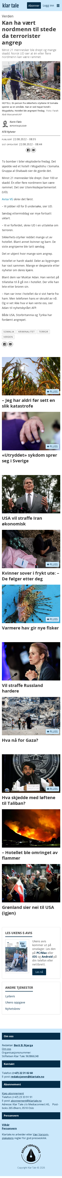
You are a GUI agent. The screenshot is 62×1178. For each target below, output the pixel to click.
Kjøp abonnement (13, 1093)
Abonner (33, 5)
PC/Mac (41, 953)
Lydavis (10, 996)
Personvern (9, 1128)
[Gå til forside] (10, 5)
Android (47, 956)
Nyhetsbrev (12, 1009)
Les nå (39, 972)
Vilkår (6, 1125)
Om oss (6, 1049)
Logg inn (48, 5)
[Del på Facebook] (28, 150)
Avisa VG (7, 199)
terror (43, 331)
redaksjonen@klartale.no (27, 1076)
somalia (8, 331)
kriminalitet (26, 331)
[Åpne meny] (58, 6)
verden (8, 336)
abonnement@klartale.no (26, 1100)
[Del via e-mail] (33, 150)
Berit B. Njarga (23, 1045)
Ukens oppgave (15, 1002)
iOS (34, 956)
